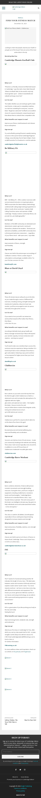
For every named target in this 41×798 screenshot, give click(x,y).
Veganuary (27, 652)
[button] (3, 8)
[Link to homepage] (20, 8)
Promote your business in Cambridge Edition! (20, 779)
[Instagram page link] (25, 770)
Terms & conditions (20, 788)
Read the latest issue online (20, 2)
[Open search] (38, 8)
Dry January (17, 652)
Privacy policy (24, 763)
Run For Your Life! (30, 720)
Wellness (20, 18)
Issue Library (25, 777)
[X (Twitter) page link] (20, 770)
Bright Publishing (26, 786)
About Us (15, 777)
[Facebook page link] (16, 770)
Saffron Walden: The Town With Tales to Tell (11, 722)
